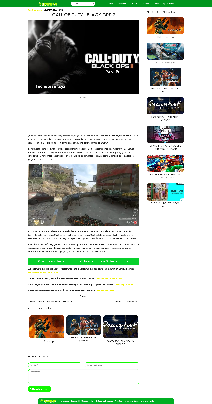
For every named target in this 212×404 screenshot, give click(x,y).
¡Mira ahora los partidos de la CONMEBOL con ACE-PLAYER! (52, 301)
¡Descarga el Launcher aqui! (109, 278)
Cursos (146, 3)
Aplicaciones (168, 3)
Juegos (156, 3)
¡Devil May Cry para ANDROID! (126, 301)
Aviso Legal (65, 401)
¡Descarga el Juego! (105, 290)
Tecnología (122, 3)
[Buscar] (92, 4)
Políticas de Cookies (87, 401)
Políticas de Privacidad (104, 401)
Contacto (74, 401)
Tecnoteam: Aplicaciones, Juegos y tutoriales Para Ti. (134, 401)
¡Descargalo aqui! (124, 284)
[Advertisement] (83, 116)
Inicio (110, 3)
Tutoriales (135, 3)
